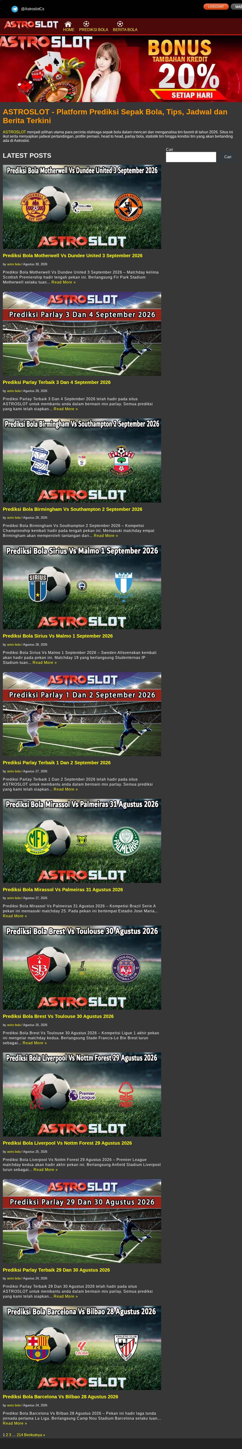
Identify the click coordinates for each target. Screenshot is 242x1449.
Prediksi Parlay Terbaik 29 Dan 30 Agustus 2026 (56, 1270)
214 (20, 1435)
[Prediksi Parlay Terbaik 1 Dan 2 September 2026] (82, 714)
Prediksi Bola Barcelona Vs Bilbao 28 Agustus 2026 (60, 1396)
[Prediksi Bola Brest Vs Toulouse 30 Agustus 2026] (82, 968)
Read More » (64, 282)
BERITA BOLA (125, 30)
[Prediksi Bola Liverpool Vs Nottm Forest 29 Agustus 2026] (82, 1095)
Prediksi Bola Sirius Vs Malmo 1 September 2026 (58, 636)
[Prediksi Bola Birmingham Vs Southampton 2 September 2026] (82, 460)
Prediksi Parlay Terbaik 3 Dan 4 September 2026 (57, 382)
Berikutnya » (34, 1435)
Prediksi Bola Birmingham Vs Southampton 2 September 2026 (72, 509)
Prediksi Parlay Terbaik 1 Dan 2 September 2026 (57, 762)
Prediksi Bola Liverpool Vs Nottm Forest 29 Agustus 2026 (67, 1143)
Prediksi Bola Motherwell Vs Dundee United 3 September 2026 (73, 255)
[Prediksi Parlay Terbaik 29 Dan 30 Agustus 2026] (82, 1221)
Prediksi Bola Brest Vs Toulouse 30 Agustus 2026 (58, 1016)
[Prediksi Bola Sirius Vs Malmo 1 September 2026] (82, 587)
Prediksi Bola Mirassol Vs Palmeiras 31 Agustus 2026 (63, 889)
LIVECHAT (216, 7)
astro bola (14, 264)
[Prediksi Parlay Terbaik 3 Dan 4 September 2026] (82, 334)
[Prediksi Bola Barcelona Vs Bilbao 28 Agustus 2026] (82, 1348)
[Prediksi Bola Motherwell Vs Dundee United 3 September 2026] (82, 207)
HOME (68, 30)
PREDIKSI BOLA (93, 30)
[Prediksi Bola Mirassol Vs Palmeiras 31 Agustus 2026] (82, 841)
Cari (169, 150)
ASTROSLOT (14, 132)
